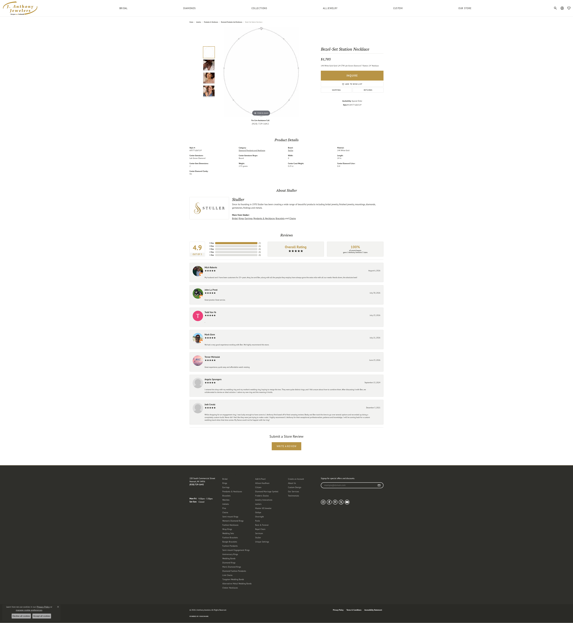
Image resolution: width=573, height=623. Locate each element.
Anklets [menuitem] (225, 504)
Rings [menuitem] (224, 483)
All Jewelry (330, 8)
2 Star (212, 252)
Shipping (336, 90)
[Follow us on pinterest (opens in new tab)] (335, 502)
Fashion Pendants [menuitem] (230, 546)
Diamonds (189, 8)
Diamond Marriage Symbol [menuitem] (266, 491)
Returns (368, 90)
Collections (259, 8)
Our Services (293, 491)
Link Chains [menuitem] (227, 575)
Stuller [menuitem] (258, 537)
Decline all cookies (21, 616)
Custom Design (294, 487)
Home (191, 22)
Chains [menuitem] (225, 512)
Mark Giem (210, 334)
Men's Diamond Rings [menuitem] (231, 566)
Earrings (248, 218)
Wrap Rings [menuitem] (227, 529)
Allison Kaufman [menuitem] (262, 483)
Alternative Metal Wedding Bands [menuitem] (237, 583)
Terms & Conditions (353, 610)
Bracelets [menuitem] (226, 495)
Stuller (290, 150)
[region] (261, 72)
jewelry (198, 22)
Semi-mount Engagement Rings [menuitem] (236, 550)
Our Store (465, 8)
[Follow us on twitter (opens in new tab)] (341, 502)
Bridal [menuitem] (225, 479)
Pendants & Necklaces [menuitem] (232, 491)
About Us (292, 483)
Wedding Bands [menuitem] (228, 558)
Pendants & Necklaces (211, 22)
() (260, 243)
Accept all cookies (41, 616)
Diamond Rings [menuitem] (228, 562)
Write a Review (286, 446)
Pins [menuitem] (224, 508)
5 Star (212, 243)
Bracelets (280, 218)
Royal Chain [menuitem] (260, 529)
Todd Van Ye (210, 312)
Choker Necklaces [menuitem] (230, 587)
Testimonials (293, 495)
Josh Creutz (210, 404)
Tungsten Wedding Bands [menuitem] (233, 579)
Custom (398, 8)
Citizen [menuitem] (258, 487)
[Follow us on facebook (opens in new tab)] (329, 502)
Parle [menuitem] (257, 520)
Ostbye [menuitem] (258, 512)
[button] (555, 8)
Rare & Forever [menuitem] (262, 525)
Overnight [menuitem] (259, 516)
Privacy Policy (338, 610)
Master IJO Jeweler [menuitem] (263, 508)
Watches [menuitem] (225, 500)
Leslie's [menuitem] (258, 504)
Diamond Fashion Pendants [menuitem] (234, 571)
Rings (241, 218)
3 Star (212, 249)
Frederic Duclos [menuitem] (262, 495)
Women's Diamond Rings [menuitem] (233, 520)
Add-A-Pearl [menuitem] (260, 479)
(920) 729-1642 (260, 123)
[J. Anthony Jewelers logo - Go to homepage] (20, 8)
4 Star (212, 246)
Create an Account (296, 479)
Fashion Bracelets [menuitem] (230, 537)
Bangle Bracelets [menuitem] (229, 541)
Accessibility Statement (373, 610)
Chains (292, 218)
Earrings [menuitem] (225, 487)
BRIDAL (123, 8)
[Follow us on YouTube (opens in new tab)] (347, 502)
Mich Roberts (211, 267)
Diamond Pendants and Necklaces (231, 22)
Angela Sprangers (213, 379)
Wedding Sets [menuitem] (228, 533)
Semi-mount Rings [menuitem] (230, 516)
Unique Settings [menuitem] (262, 541)
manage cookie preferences (29, 610)
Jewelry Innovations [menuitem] (263, 500)
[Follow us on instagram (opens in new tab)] (323, 502)
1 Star (212, 255)
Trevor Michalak (212, 357)
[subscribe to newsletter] (379, 485)
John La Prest (211, 289)
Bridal (235, 218)
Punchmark (204, 616)
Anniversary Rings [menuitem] (230, 554)
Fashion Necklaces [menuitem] (230, 525)
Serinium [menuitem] (259, 533)
